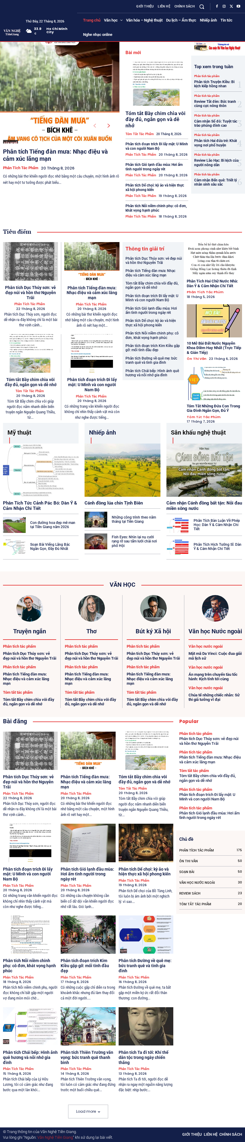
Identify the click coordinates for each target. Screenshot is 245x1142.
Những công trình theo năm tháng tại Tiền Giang (134, 519)
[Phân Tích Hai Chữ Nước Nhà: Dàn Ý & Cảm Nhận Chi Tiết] (214, 258)
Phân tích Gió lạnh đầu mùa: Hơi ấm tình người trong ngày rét (154, 167)
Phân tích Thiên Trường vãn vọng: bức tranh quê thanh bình (87, 1057)
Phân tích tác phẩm (20, 168)
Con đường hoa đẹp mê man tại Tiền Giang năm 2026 (52, 525)
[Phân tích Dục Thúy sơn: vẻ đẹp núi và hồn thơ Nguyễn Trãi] (30, 261)
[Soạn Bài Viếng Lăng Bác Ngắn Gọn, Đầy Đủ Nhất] (14, 547)
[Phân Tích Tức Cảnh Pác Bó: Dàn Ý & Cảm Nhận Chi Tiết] (41, 470)
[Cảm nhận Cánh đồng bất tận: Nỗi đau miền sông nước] (204, 470)
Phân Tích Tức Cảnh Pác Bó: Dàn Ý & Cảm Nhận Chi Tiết (40, 505)
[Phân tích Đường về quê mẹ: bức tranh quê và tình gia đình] (146, 934)
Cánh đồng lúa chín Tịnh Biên (114, 503)
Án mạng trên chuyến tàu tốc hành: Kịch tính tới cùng (213, 676)
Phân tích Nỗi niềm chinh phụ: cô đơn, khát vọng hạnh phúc (156, 208)
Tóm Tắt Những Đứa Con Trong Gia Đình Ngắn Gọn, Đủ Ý (213, 408)
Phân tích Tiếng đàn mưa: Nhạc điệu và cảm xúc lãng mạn (92, 292)
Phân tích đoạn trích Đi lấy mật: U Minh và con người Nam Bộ (156, 146)
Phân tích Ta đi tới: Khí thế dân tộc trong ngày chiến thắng (144, 1057)
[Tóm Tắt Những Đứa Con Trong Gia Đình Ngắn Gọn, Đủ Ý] (214, 383)
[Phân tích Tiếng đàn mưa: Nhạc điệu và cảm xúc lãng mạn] (60, 92)
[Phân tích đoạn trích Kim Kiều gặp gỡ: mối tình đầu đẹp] (88, 934)
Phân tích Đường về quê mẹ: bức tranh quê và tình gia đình (151, 360)
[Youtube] (238, 6)
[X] (231, 6)
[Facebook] (216, 6)
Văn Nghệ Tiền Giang (55, 1137)
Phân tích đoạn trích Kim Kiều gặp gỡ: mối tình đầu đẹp (152, 348)
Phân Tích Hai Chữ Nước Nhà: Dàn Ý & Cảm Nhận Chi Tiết (212, 283)
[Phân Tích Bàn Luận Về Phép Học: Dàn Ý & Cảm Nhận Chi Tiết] (177, 525)
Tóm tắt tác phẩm (139, 134)
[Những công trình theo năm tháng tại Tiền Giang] (96, 520)
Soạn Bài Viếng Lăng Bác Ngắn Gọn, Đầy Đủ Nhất (50, 546)
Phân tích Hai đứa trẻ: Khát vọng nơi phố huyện (215, 143)
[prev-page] (94, 126)
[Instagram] (224, 6)
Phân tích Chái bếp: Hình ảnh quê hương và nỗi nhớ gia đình (152, 373)
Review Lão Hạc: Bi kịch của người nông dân (216, 162)
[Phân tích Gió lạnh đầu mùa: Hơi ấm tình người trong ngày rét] (88, 843)
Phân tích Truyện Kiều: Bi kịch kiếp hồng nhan (214, 84)
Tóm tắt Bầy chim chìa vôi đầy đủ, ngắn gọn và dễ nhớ (155, 119)
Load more (86, 1111)
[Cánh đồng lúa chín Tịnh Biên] (122, 470)
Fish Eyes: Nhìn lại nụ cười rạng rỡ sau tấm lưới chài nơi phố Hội (134, 541)
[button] (201, 6)
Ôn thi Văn (196, 359)
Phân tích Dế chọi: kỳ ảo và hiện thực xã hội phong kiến (150, 323)
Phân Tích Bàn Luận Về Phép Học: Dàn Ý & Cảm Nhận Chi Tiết (217, 525)
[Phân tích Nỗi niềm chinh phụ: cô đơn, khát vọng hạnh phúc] (30, 934)
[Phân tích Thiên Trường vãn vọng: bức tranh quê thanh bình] (88, 1026)
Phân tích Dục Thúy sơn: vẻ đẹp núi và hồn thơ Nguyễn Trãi (30, 292)
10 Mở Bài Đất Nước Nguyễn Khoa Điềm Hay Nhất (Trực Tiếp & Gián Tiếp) (214, 348)
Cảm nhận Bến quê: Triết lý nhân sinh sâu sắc (215, 182)
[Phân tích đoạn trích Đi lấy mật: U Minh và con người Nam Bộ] (92, 353)
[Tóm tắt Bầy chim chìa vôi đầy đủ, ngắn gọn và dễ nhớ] (156, 84)
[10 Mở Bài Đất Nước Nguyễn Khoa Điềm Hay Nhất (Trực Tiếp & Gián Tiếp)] (214, 320)
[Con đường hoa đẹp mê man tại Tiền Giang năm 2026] (14, 525)
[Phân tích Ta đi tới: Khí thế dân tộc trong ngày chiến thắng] (146, 1026)
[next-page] (109, 126)
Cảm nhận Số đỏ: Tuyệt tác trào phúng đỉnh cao (215, 123)
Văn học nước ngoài (206, 646)
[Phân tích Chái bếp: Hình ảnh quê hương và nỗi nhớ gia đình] (30, 1026)
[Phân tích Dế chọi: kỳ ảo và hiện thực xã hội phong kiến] (146, 843)
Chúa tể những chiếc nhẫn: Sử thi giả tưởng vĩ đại (214, 697)
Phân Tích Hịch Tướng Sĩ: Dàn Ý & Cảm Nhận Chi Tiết (217, 546)
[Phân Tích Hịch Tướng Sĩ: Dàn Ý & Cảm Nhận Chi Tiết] (177, 547)
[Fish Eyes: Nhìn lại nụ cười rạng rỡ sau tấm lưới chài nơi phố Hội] (96, 541)
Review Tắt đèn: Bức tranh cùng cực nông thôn (215, 104)
